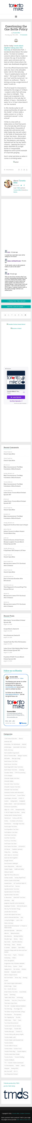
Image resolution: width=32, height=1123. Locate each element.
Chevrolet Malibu (8, 781)
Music (21, 939)
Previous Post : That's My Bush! (16, 301)
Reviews (24, 969)
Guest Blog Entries (9, 866)
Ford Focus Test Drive (10, 841)
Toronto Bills (17, 1028)
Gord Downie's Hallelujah (11, 863)
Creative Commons (25, 1113)
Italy (13, 900)
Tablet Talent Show (9, 997)
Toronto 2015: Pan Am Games (12, 1026)
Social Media (22, 992)
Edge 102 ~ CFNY (9, 809)
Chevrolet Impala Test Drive (11, 778)
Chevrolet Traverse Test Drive (12, 787)
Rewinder (6, 972)
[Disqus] (16, 225)
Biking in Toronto (22, 755)
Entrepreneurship (20, 809)
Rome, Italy (18, 977)
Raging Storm (8, 969)
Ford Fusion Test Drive (10, 843)
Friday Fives (7, 852)
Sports (6, 994)
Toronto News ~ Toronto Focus (12, 1048)
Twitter (17, 1065)
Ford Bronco (7, 823)
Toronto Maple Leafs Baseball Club (13, 1040)
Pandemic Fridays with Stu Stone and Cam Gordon (15, 951)
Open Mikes (21, 947)
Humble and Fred (8, 886)
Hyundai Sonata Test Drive (11, 894)
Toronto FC (19, 1031)
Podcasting (7, 958)
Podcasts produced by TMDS (11, 1083)
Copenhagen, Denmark (10, 798)
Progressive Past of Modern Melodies (14, 963)
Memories (19, 930)
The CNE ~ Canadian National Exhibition (15, 1006)
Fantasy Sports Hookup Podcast (12, 815)
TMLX (14, 1020)
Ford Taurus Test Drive (10, 846)
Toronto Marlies (8, 1043)
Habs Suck (19, 866)
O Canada (7, 947)
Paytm (15, 955)
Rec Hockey (16, 969)
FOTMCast (7, 849)
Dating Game (13, 801)
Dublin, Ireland (8, 804)
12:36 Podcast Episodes (10, 738)
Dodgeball (22, 801)
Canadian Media (8, 772)
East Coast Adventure (19, 804)
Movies (16, 939)
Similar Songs (7, 986)
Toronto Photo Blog (9, 1051)
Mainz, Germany (8, 923)
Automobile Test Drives (19, 747)
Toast (19, 1020)
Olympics (13, 947)
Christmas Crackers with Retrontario (14, 792)
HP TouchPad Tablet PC (20, 883)
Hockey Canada (8, 877)
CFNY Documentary (20, 772)
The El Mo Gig (8, 1009)
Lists (22, 917)
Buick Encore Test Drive (10, 764)
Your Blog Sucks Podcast (11, 1074)
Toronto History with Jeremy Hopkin (13, 1034)
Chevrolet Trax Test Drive (11, 789)
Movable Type (8, 939)
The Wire (18, 1017)
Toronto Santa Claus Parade (11, 1054)
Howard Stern (8, 883)
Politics (14, 958)
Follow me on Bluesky (13, 671)
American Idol (8, 741)
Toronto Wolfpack (9, 1060)
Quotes (15, 966)
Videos (23, 1065)
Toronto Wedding (19, 1057)
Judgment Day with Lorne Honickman (14, 903)
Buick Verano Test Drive (10, 770)
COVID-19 (21, 798)
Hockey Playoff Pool (20, 877)
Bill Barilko (7, 758)
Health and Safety (19, 869)
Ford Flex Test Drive (9, 838)
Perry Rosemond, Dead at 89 (12, 635)
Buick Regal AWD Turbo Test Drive (13, 767)
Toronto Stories (8, 1057)
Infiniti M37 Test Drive (19, 897)
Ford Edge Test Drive (18, 823)
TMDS (18, 188)
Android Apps (7, 747)
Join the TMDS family (9, 1086)
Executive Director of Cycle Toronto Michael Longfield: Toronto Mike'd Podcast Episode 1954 (14, 542)
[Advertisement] (16, 348)
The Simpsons (8, 1014)
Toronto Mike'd (17, 190)
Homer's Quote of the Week (11, 880)
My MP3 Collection (17, 942)
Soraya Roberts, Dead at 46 (11, 629)
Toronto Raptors (21, 1051)
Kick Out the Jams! (22, 906)
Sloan (14, 986)
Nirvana (19, 944)
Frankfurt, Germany (17, 849)
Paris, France (7, 955)
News (13, 944)
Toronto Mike (16, 33)
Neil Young (7, 944)
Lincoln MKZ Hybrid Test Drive (12, 914)
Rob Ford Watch (8, 977)
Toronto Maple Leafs (10, 1037)
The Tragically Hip (9, 1017)
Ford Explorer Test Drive (10, 832)
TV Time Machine (9, 1065)
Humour (17, 886)
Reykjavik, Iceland (16, 972)
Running (25, 977)
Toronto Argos (8, 1028)
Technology (20, 997)
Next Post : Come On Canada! (15, 306)
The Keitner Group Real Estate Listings (14, 1011)
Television (7, 1000)
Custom (6, 801)
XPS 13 (15, 1071)
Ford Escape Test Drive (10, 826)
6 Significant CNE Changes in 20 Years (15, 550)
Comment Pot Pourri (9, 795)
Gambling (14, 852)
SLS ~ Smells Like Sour (10, 989)
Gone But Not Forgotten (10, 858)
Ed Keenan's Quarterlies (10, 806)
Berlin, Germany (8, 750)
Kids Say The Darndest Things (12, 909)
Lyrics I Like (19, 920)
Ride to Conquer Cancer (10, 975)
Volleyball (6, 1068)
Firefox (6, 821)
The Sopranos (17, 1014)
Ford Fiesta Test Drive (10, 835)
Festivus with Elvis (17, 818)
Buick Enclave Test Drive (10, 761)
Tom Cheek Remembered (11, 1023)
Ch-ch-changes (8, 775)
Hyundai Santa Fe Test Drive (11, 892)
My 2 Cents (7, 942)
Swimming (12, 994)
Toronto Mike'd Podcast (10, 1045)
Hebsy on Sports (8, 872)
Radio (20, 966)
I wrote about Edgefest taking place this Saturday (13, 48)
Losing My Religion (9, 920)
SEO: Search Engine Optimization (13, 983)
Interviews (7, 900)
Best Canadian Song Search (11, 753)
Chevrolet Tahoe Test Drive (11, 784)
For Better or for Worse (16, 821)
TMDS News (7, 1020)
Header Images (8, 869)
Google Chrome (8, 860)
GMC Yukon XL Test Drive (11, 855)
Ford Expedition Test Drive (11, 829)
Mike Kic (6, 933)
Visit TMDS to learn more (23, 1119)
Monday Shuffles (18, 936)
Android (24, 744)
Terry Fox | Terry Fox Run (18, 1000)
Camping (21, 770)
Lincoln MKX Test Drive (10, 911)
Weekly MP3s (14, 1068)
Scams (6, 980)
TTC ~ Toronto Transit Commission (13, 1062)
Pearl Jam (21, 955)
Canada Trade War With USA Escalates (15, 642)
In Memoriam (8, 897)
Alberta (21, 738)
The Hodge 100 (18, 1009)
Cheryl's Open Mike (9, 454)
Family (23, 812)
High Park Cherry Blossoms (11, 875)
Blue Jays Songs (16, 758)
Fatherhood (7, 818)
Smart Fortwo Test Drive (11, 992)
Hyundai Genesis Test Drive (11, 889)
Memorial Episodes (9, 930)
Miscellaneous (9, 169)
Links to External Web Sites (11, 917)
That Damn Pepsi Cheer (10, 1003)
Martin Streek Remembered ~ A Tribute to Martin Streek (15, 926)
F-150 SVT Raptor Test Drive (12, 812)
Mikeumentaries (15, 933)
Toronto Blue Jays (9, 1031)
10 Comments (23, 35)
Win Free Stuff (8, 1071)
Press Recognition (9, 960)
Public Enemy (7, 966)
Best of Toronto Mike (10, 755)
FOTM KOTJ (22, 846)
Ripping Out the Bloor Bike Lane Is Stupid (16, 525)
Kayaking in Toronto (9, 906)
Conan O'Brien (21, 795)
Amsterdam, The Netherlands (12, 744)
